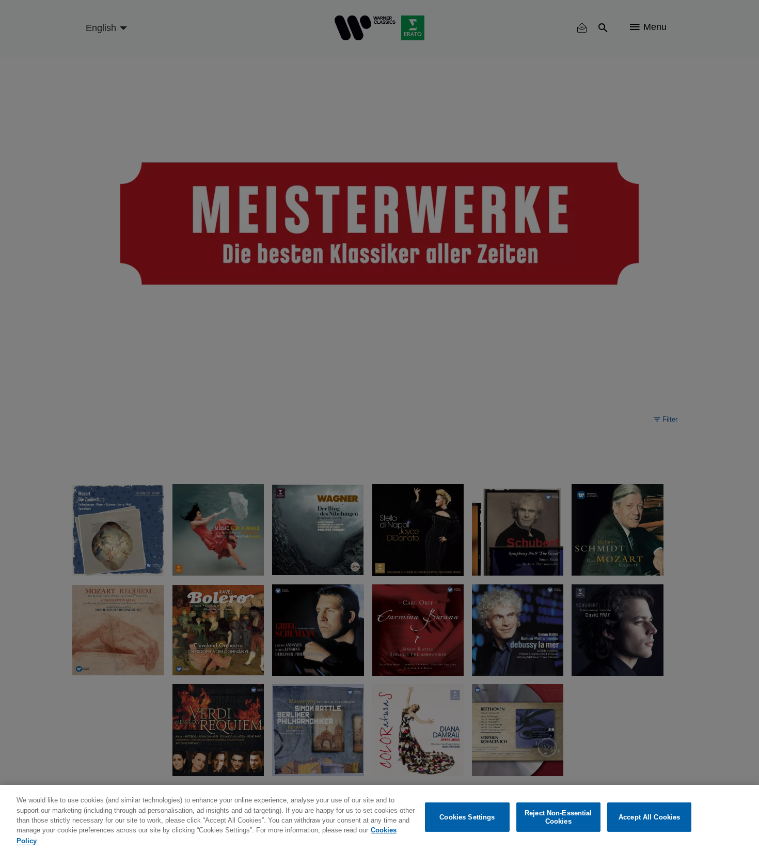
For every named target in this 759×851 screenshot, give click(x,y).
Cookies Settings (467, 817)
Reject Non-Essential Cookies (558, 817)
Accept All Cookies (649, 817)
